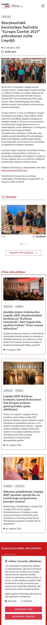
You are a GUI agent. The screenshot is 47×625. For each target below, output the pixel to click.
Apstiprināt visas (23, 609)
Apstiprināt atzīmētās (23, 617)
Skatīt (7, 594)
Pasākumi (19, 306)
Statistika (27, 601)
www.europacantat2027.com (14, 171)
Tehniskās (12, 601)
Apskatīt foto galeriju (22, 253)
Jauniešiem (7, 486)
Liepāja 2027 (6, 16)
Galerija (40, 237)
